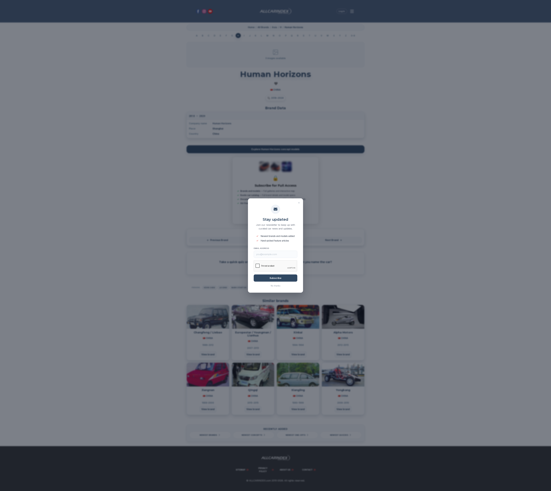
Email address (261, 248)
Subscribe (275, 278)
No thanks (275, 285)
